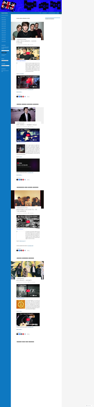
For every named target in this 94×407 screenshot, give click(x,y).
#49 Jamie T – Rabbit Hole (26, 125)
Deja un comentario (32, 282)
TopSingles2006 (3, 19)
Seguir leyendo (19, 91)
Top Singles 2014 (30, 89)
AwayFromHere (4, 13)
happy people (19, 341)
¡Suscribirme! (4, 52)
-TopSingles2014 (19, 39)
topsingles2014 (30, 104)
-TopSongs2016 (3, 37)
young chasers (36, 104)
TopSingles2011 (3, 28)
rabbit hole (30, 187)
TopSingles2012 (3, 30)
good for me (24, 104)
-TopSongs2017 (3, 39)
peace (27, 341)
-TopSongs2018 (3, 41)
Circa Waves (24, 39)
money (24, 341)
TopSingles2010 (3, 26)
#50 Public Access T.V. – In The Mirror (26, 210)
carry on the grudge (20, 187)
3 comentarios (31, 213)
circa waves (19, 104)
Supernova (26, 44)
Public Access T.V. (25, 207)
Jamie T (21, 156)
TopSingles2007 (3, 21)
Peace (23, 278)
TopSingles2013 (3, 32)
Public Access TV (23, 240)
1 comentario (31, 44)
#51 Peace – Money (24, 280)
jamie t (26, 187)
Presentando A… (3, 17)
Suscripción (3, 45)
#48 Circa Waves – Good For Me (26, 42)
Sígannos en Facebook (49, 18)
